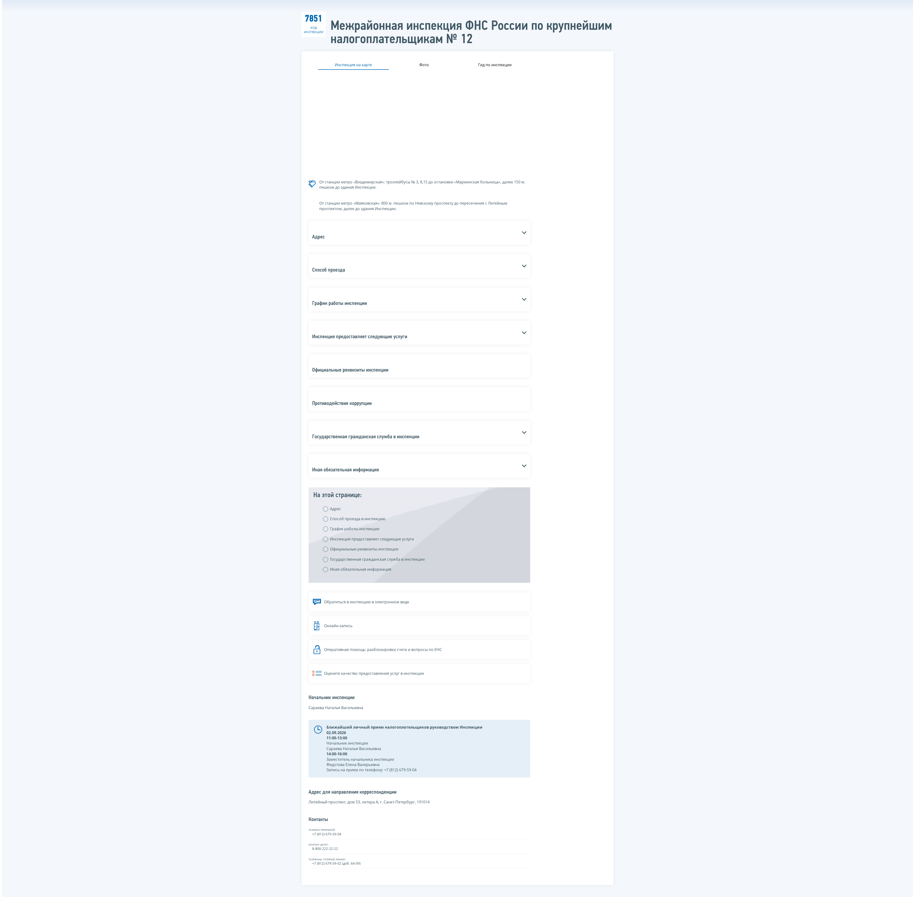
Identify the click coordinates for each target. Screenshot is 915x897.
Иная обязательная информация (360, 569)
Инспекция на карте (353, 64)
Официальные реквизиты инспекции (364, 549)
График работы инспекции (354, 528)
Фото (424, 64)
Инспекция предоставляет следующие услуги (372, 539)
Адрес (335, 508)
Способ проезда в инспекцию (357, 518)
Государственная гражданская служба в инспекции (377, 559)
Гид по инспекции (495, 64)
